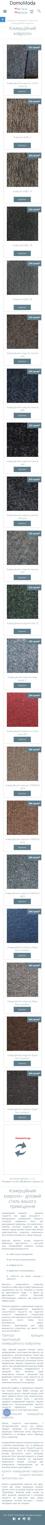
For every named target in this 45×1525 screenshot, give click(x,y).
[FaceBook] (14, 1518)
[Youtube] (24, 1518)
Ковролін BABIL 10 (22, 191)
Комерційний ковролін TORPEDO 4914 (22, 787)
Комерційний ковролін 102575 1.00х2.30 (22, 85)
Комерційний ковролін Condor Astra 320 (23, 733)
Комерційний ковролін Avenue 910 (22, 571)
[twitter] (19, 1518)
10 (25, 1178)
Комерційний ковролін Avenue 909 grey (22, 517)
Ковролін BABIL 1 (22, 137)
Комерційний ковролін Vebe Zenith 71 (22, 679)
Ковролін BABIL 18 (22, 245)
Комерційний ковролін (22, 23)
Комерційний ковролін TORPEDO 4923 (22, 895)
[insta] (29, 1518)
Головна (11, 20)
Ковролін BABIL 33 (22, 299)
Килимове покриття (26, 20)
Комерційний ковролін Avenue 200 (22, 355)
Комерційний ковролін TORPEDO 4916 (22, 841)
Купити (22, 91)
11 (28, 1178)
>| (34, 1178)
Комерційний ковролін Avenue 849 (22, 409)
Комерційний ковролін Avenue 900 (22, 463)
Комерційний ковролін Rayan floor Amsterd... (22, 949)
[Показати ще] (22, 1149)
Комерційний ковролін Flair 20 (22, 623)
